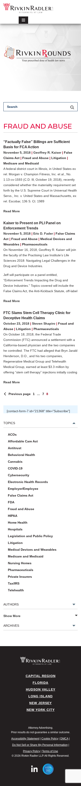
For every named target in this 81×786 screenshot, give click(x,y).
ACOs (12, 434)
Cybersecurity (18, 475)
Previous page (20, 394)
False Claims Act (20, 495)
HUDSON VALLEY (40, 689)
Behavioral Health (21, 455)
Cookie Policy (49, 738)
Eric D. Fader (43, 233)
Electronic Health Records (28, 482)
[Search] (72, 107)
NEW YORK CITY (41, 710)
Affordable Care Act (23, 441)
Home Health (17, 522)
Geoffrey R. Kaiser (47, 152)
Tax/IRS (13, 583)
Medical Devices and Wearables (32, 549)
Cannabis (15, 461)
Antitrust (14, 448)
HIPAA (12, 516)
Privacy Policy (31, 751)
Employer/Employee (23, 488)
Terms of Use (50, 751)
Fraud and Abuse (35, 158)
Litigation (58, 158)
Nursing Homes (20, 563)
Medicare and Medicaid (21, 163)
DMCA (64, 738)
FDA (11, 502)
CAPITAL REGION (41, 676)
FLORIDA (40, 682)
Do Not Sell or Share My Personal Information (40, 745)
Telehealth (16, 590)
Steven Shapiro (43, 323)
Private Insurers (20, 576)
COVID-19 (15, 468)
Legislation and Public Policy (30, 536)
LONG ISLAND (40, 696)
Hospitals (15, 529)
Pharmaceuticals (34, 244)
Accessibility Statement (25, 738)
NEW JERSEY (40, 703)
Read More (11, 211)
